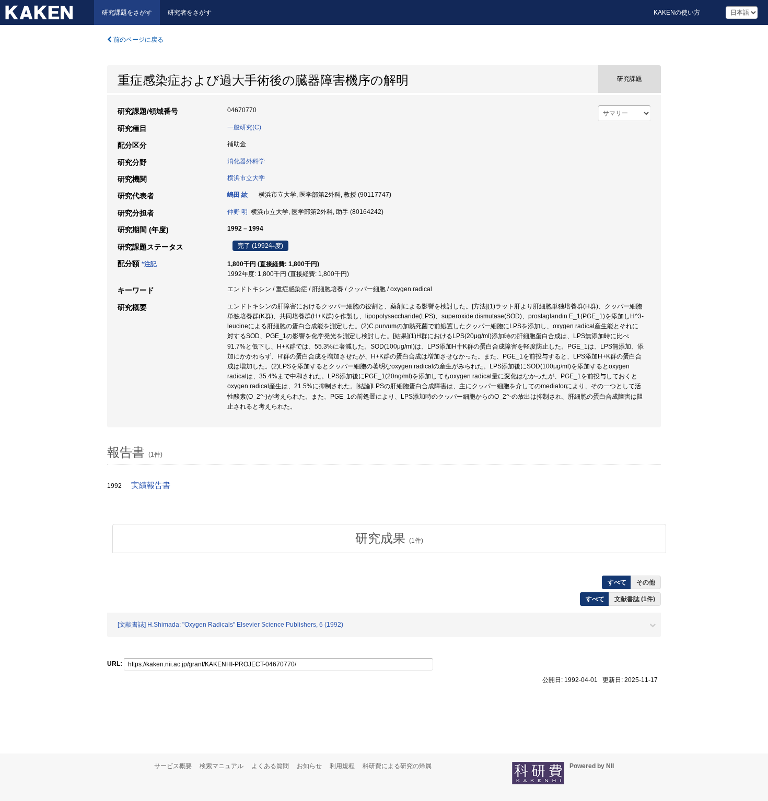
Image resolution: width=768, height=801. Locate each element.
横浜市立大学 (246, 178)
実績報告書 (150, 485)
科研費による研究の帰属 (397, 766)
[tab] (389, 538)
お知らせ (309, 766)
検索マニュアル (221, 766)
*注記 (149, 264)
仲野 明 (237, 212)
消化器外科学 (246, 161)
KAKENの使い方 (677, 12)
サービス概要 (173, 766)
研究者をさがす (190, 12)
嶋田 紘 (237, 194)
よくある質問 (270, 766)
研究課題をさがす (127, 12)
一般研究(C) (244, 127)
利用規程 (342, 766)
